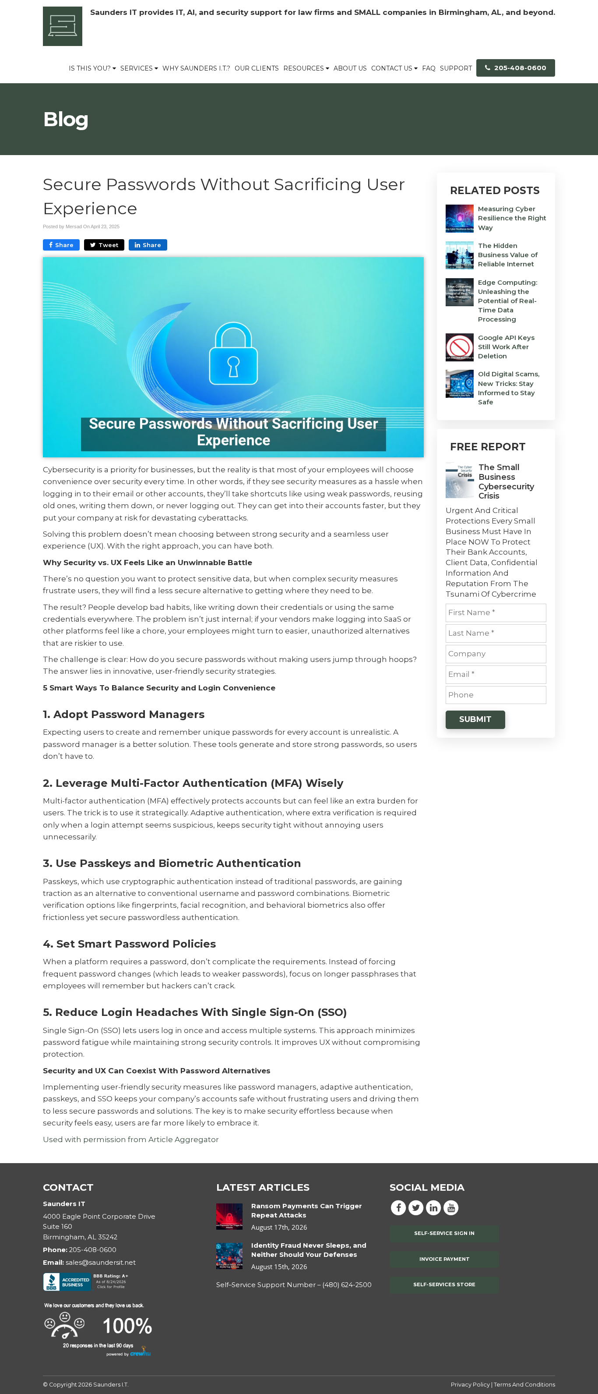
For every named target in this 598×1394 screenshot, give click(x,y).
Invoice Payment (444, 1259)
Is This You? (91, 68)
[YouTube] (451, 1207)
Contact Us (392, 68)
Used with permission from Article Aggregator (131, 1139)
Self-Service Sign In (444, 1233)
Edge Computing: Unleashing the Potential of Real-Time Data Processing (507, 301)
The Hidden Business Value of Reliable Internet (508, 255)
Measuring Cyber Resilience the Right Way (512, 218)
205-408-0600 (519, 68)
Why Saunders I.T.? (196, 68)
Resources (304, 68)
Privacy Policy (470, 1384)
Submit (475, 719)
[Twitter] (416, 1207)
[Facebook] (398, 1207)
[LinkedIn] (433, 1207)
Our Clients (257, 68)
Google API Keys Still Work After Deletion (506, 347)
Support (456, 68)
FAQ (429, 68)
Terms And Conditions (524, 1384)
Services (137, 68)
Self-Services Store (444, 1284)
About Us (350, 68)
